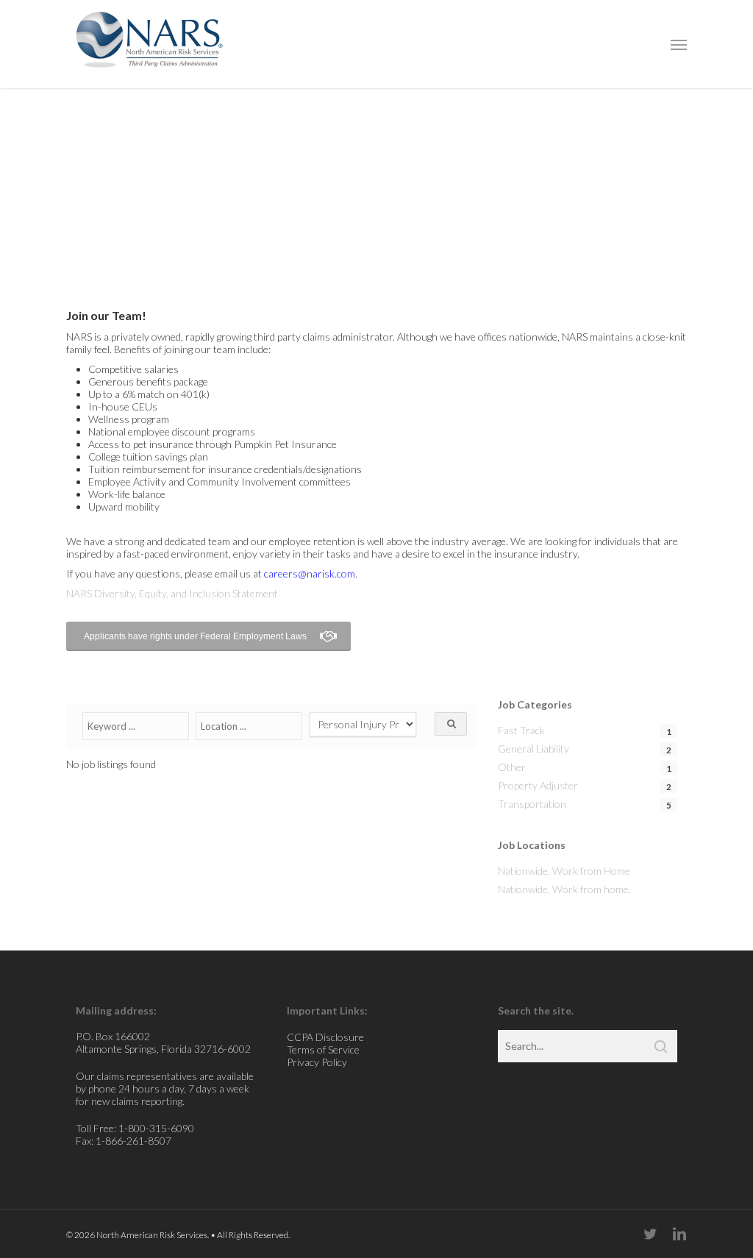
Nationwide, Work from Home (564, 870)
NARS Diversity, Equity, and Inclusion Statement (172, 593)
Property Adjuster (538, 785)
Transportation (532, 803)
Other (512, 767)
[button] (679, 44)
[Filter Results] (451, 724)
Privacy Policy (317, 1062)
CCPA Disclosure (325, 1037)
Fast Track (521, 730)
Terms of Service (323, 1049)
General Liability (533, 748)
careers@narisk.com (309, 573)
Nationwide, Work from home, (564, 889)
